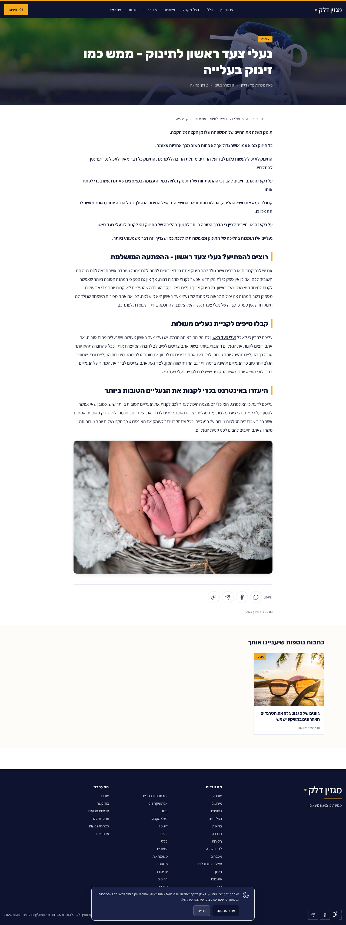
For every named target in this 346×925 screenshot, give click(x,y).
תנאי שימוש (101, 818)
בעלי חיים (215, 818)
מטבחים (216, 856)
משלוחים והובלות (210, 863)
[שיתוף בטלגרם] (228, 597)
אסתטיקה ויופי (158, 803)
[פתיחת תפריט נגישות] (335, 914)
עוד (154, 9)
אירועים (216, 803)
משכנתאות (160, 856)
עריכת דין (226, 9)
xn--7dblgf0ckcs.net (37, 915)
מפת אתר (102, 833)
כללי (210, 9)
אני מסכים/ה (226, 910)
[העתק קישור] (214, 597)
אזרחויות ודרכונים (155, 795)
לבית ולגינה (214, 848)
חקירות (217, 841)
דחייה (202, 910)
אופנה (265, 39)
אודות (133, 9)
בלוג (165, 810)
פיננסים (170, 9)
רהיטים (163, 879)
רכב (219, 886)
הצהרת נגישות (99, 826)
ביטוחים (216, 810)
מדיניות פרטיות (98, 810)
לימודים (162, 848)
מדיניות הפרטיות (197, 899)
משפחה (162, 863)
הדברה (217, 833)
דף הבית (266, 118)
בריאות (217, 826)
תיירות (163, 886)
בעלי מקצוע (190, 9)
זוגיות (164, 833)
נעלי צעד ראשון (223, 337)
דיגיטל (163, 826)
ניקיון (218, 871)
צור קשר (115, 9)
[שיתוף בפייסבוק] (242, 597)
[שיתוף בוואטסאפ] (256, 597)
